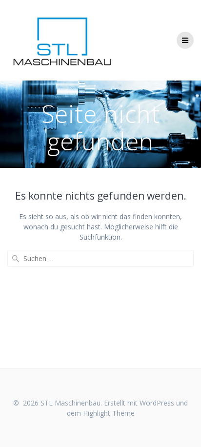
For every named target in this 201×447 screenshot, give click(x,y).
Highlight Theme (109, 413)
